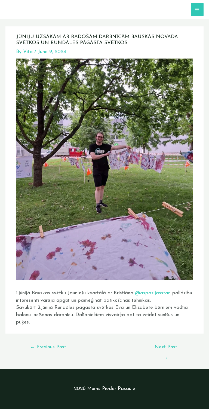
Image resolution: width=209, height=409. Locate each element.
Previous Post (48, 347)
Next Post (166, 348)
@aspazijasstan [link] (153, 293)
